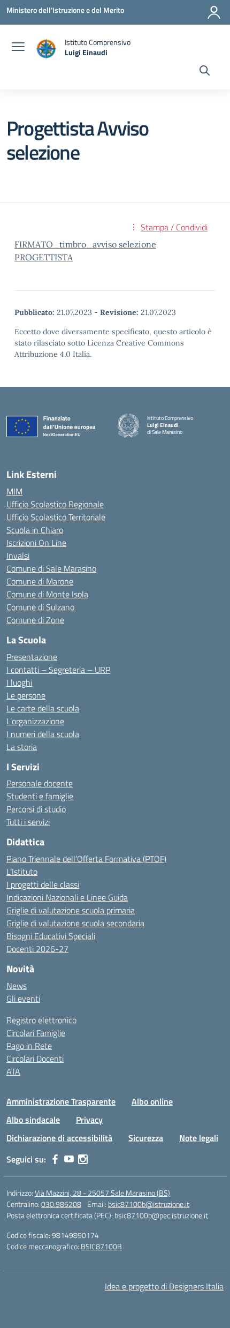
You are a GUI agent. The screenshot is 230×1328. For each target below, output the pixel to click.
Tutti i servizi (28, 821)
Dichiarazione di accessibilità (59, 1137)
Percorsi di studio (36, 808)
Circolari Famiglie (35, 1032)
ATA (13, 1071)
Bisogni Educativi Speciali (50, 935)
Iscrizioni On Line (36, 542)
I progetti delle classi (42, 884)
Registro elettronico (41, 1020)
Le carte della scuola (42, 708)
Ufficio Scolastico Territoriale (55, 517)
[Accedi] (214, 12)
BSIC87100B (101, 1246)
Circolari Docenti (35, 1058)
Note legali (198, 1137)
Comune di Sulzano (40, 607)
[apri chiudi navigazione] (18, 47)
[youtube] (69, 1159)
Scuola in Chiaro (34, 529)
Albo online (152, 1101)
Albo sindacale (33, 1119)
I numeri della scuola (42, 733)
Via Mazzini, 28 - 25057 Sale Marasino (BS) (102, 1192)
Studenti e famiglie (39, 796)
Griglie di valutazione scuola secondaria (75, 923)
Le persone (25, 695)
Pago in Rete (29, 1045)
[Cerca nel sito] (204, 72)
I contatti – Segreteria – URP (58, 669)
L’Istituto (21, 871)
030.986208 (61, 1204)
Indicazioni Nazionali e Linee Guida (67, 897)
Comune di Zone (35, 619)
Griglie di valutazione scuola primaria (70, 910)
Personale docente (39, 783)
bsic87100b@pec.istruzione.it (161, 1215)
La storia (21, 746)
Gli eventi (23, 998)
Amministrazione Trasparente (61, 1101)
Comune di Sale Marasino (51, 568)
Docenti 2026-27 (37, 948)
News (16, 985)
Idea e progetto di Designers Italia (164, 1286)
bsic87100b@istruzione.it (148, 1204)
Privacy (89, 1119)
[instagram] (83, 1159)
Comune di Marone (39, 581)
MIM (14, 491)
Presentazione (31, 656)
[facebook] (55, 1159)
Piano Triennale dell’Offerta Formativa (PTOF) (86, 858)
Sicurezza (145, 1137)
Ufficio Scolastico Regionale (55, 504)
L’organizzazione (35, 721)
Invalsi (17, 555)
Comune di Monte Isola (47, 594)
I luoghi (19, 682)
